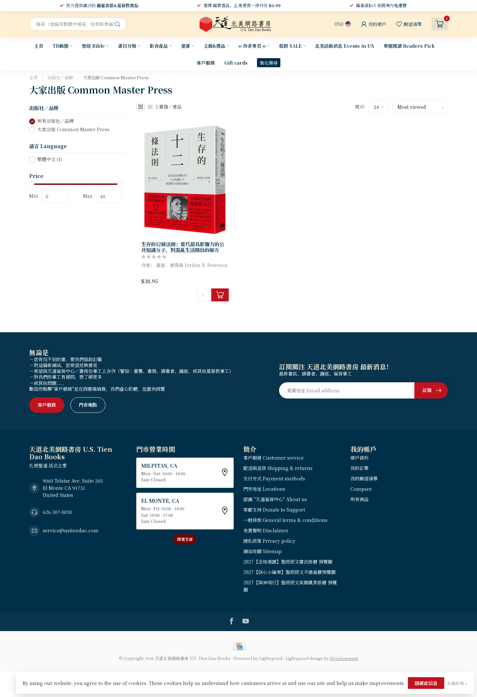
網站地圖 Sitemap (262, 551)
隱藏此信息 (426, 683)
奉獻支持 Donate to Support (274, 509)
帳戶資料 (359, 457)
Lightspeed (270, 658)
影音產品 (159, 46)
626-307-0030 (57, 512)
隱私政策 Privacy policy (269, 541)
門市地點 (88, 404)
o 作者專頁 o (252, 46)
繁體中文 (49, 159)
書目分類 (127, 46)
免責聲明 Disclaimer (265, 530)
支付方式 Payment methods (274, 478)
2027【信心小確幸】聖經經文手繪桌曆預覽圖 (289, 572)
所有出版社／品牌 (55, 121)
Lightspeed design (304, 658)
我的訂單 (359, 468)
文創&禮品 (214, 46)
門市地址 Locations (264, 489)
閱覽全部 (185, 539)
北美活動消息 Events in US (344, 46)
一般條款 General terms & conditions (285, 520)
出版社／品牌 (60, 77)
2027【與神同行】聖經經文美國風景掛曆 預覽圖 (290, 586)
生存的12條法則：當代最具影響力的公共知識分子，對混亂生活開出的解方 (182, 247)
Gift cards (236, 62)
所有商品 (359, 499)
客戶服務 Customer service (273, 457)
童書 (185, 46)
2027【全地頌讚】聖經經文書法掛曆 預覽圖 (287, 561)
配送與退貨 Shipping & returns (277, 468)
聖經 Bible (93, 46)
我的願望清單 (364, 478)
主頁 (38, 46)
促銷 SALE (290, 46)
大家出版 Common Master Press (116, 77)
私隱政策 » (457, 683)
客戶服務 (206, 62)
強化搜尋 (269, 62)
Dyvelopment (344, 658)
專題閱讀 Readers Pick (409, 46)
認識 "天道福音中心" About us (275, 499)
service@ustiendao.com (71, 530)
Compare (361, 489)
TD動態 (60, 46)
